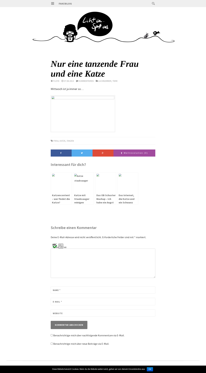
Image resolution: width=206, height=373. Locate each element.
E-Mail (57, 301)
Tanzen (70, 140)
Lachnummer (104, 80)
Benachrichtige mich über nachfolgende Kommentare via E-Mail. (88, 335)
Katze (63, 140)
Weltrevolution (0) (135, 153)
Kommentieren (86, 80)
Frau (56, 140)
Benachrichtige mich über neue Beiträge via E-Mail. (81, 343)
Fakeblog (65, 3)
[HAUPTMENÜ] (53, 3)
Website (58, 313)
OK (150, 369)
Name (57, 290)
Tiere (115, 80)
